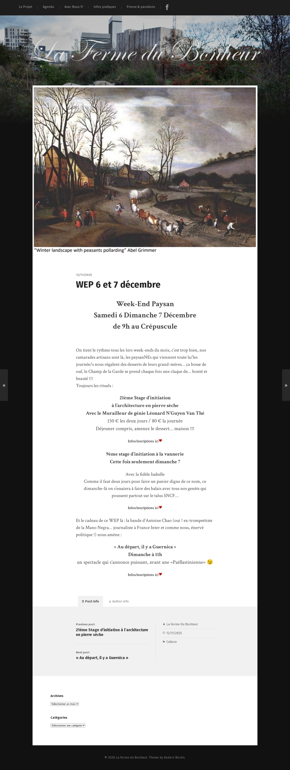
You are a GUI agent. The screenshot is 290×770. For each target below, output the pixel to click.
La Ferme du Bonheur (131, 757)
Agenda (48, 7)
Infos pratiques (105, 7)
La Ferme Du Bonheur (182, 624)
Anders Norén (174, 757)
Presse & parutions (141, 7)
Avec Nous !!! (74, 7)
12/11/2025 (174, 633)
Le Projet (25, 7)
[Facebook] (167, 7)
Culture (171, 642)
